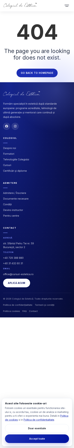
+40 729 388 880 (13, 257)
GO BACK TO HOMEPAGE (37, 72)
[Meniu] (67, 5)
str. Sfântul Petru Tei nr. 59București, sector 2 (18, 245)
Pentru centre (11, 215)
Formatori (8, 153)
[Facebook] (6, 126)
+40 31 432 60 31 (13, 263)
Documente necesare (16, 198)
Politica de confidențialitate (17, 304)
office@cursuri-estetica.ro (18, 274)
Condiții (7, 204)
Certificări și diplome (15, 170)
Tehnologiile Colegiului (16, 159)
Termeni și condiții (44, 304)
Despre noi (9, 148)
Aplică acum (16, 283)
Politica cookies (11, 311)
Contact (33, 311)
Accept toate (37, 438)
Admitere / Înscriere (14, 192)
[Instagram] (15, 126)
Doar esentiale (37, 428)
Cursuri (7, 165)
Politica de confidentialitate (39, 419)
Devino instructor (13, 210)
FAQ (24, 311)
